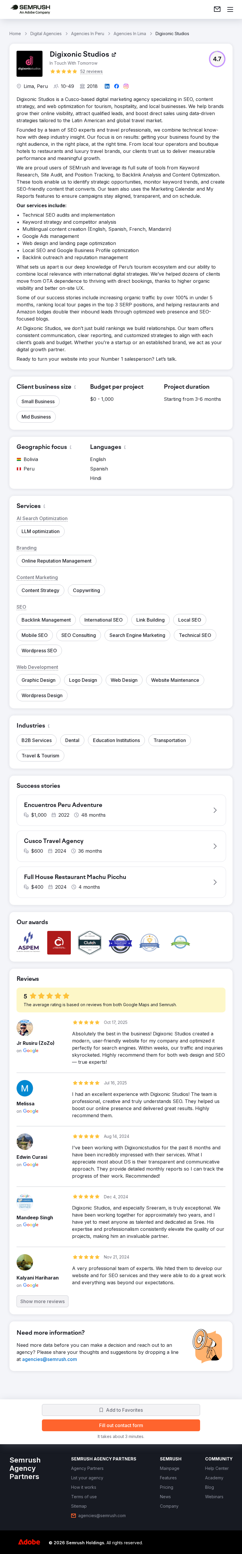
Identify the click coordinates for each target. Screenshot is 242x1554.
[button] (217, 59)
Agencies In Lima (130, 33)
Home (15, 33)
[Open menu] (230, 9)
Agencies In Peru (87, 33)
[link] (217, 9)
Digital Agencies (46, 33)
